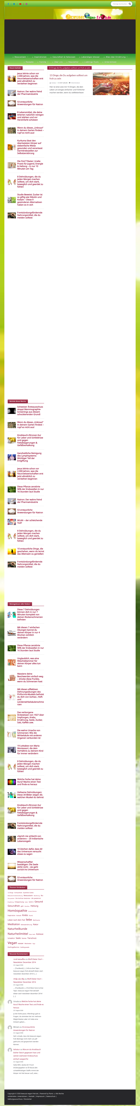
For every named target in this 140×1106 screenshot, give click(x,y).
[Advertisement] (70, 37)
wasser (21, 943)
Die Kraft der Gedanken (22, 898)
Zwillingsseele (24, 947)
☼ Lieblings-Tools (90, 62)
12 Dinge (10, 893)
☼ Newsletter (72, 62)
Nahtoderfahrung (26, 925)
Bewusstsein (28, 895)
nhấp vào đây (18, 979)
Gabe (26, 902)
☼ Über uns (57, 62)
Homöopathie (17, 910)
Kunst (31, 915)
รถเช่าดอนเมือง (19, 959)
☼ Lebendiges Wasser (89, 57)
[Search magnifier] (129, 3)
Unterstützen (22, 1096)
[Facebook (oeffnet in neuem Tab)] (10, 3)
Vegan (12, 943)
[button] (27, 57)
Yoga (33, 943)
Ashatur (53, 83)
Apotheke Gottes (28, 893)
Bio (42, 896)
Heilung (34, 905)
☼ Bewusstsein (19, 57)
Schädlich (11, 938)
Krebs (25, 915)
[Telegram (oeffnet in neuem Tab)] (15, 3)
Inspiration (11, 915)
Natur (35, 924)
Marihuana (36, 920)
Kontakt (31, 1096)
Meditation (14, 924)
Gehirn (31, 902)
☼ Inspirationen (39, 57)
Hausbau (27, 906)
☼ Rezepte (28, 62)
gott (22, 906)
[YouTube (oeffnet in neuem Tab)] (21, 3)
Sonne (24, 938)
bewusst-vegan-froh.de (29, 1093)
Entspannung (19, 902)
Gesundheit (14, 905)
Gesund (39, 901)
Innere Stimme (32, 911)
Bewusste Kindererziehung (15, 895)
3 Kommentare (75, 83)
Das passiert (11, 898)
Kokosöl (18, 915)
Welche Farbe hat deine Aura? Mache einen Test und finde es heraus (28, 1004)
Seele (18, 938)
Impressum (40, 1096)
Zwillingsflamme (13, 947)
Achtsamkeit (18, 893)
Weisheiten (28, 943)
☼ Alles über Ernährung (114, 57)
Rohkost (39, 934)
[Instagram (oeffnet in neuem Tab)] (26, 3)
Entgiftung (11, 902)
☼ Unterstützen (109, 62)
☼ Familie (41, 62)
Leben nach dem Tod (16, 920)
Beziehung (37, 895)
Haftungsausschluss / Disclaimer (20, 1099)
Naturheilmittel (18, 934)
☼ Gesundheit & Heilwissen (62, 57)
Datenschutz (50, 1096)
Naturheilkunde (17, 928)
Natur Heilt (32, 934)
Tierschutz (31, 938)
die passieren (36, 898)
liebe (29, 919)
